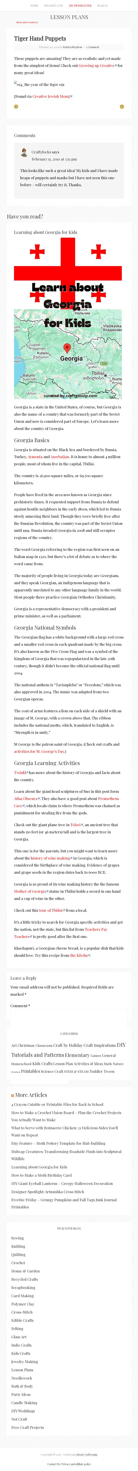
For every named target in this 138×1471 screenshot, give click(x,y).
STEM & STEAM (76, 1071)
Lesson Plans (69, 16)
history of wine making (50, 857)
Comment (20, 1005)
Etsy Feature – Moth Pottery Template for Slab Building (58, 1143)
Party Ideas (21, 1394)
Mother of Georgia (30, 891)
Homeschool (21, 1063)
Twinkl (20, 772)
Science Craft (52, 1071)
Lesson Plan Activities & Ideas (78, 1063)
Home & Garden (25, 1270)
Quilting (18, 1254)
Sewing (17, 1237)
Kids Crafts (42, 1063)
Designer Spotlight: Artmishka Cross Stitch (47, 1191)
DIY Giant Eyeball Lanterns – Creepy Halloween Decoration (62, 1183)
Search (102, 5)
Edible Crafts (22, 1320)
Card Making (22, 1295)
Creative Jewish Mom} (51, 96)
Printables (30, 1071)
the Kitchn (79, 955)
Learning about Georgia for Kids (45, 232)
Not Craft (19, 1418)
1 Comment (92, 47)
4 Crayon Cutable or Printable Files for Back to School (57, 1104)
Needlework (21, 1377)
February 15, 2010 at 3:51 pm (54, 158)
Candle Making (24, 1402)
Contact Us (53, 1464)
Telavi (75, 824)
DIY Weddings (23, 1410)
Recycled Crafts (24, 1279)
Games (96, 1055)
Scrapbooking (23, 1287)
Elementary (77, 1055)
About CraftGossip (86, 1454)
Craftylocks (41, 151)
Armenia (35, 456)
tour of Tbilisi (51, 910)
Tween (109, 1071)
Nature (118, 1064)
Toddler (96, 1071)
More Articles (31, 1094)
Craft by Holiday (68, 1045)
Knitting (18, 1246)
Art (14, 1045)
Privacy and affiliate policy (76, 1464)
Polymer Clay (22, 1303)
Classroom (43, 1045)
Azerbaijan (59, 456)
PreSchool (15, 1072)
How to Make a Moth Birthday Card (41, 1175)
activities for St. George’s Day (39, 751)
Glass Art (18, 1336)
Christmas (26, 1045)
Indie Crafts (21, 1344)
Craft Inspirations (100, 1045)
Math (108, 1064)
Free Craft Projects (27, 1427)
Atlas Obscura (25, 798)
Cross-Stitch (22, 1311)
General (109, 1055)
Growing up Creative (96, 65)
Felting (17, 1328)
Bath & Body (22, 1385)
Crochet (18, 1262)
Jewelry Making (24, 1361)
